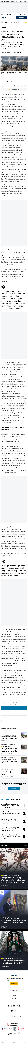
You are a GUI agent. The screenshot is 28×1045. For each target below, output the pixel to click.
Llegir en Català (17, 52)
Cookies (20, 1016)
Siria (9, 720)
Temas (14, 995)
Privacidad (9, 1016)
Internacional (5, 22)
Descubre (4, 845)
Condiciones (15, 1016)
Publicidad (14, 998)
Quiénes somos (14, 990)
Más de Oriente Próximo (8, 728)
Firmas (14, 993)
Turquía (4, 720)
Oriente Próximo (14, 22)
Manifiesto (14, 987)
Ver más (25, 845)
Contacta (14, 1000)
